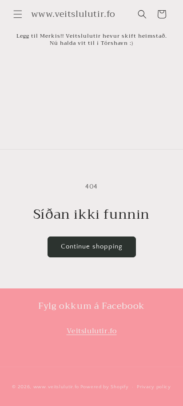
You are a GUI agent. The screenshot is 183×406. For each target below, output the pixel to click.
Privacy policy (154, 387)
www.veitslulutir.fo (56, 387)
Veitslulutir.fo (92, 331)
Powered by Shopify (104, 387)
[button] (18, 14)
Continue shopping (92, 246)
